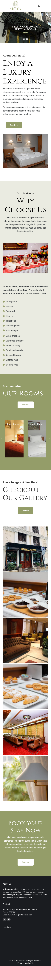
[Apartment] (37, 428)
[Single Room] (14, 438)
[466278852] (25, 778)
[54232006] (25, 686)
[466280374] (25, 549)
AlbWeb (30, 963)
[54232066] (25, 594)
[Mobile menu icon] (45, 6)
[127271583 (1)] (25, 732)
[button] (2, 438)
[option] (14, 438)
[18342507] (25, 640)
